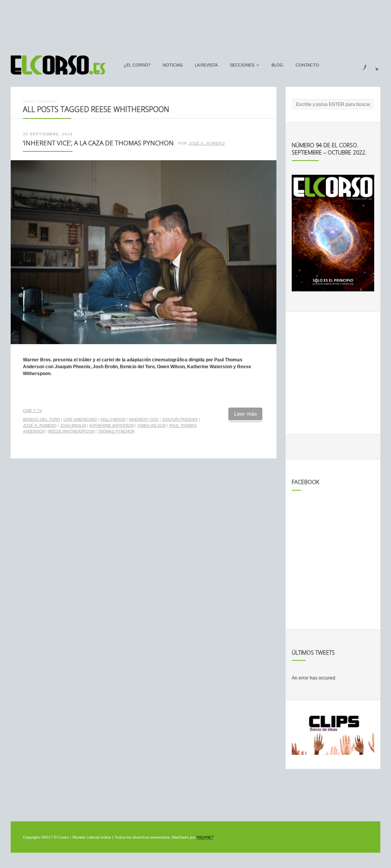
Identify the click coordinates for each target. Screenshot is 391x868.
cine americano (80, 419)
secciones (242, 65)
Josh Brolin (73, 425)
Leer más (245, 414)
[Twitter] (374, 65)
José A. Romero (207, 143)
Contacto (307, 65)
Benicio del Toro (41, 419)
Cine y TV (32, 410)
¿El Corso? (137, 65)
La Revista (206, 65)
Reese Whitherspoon (71, 431)
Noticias (173, 65)
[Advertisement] (195, 24)
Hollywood (112, 419)
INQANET (205, 837)
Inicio (29, 101)
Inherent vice (143, 419)
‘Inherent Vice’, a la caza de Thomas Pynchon (98, 142)
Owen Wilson (151, 425)
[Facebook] (360, 65)
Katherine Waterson (111, 425)
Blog (277, 65)
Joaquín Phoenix (180, 419)
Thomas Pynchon (116, 431)
